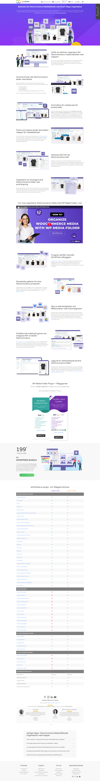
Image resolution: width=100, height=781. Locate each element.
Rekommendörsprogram (24, 772)
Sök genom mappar (21, 532)
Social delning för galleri (21, 668)
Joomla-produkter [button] (57, 1)
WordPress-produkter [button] (47, 1)
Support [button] (65, 1)
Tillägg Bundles (76, 768)
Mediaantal (19, 544)
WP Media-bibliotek (44, 136)
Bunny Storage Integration (22, 623)
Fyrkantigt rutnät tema (21, 661)
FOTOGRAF (53, 427)
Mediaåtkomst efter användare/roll (24, 563)
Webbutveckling (41, 768)
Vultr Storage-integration (22, 630)
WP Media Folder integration (56, 261)
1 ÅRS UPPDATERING (38, 419)
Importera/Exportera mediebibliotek (24, 573)
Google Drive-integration (22, 592)
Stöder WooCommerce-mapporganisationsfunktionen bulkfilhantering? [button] (44, 755)
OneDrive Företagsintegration (23, 601)
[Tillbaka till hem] (22, 2)
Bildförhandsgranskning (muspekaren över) (25, 525)
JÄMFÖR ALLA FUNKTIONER (40, 430)
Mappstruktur (19, 506)
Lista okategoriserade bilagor (22, 528)
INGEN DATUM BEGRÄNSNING (56, 422)
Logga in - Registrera (59, 773)
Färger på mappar (20, 509)
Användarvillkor (24, 768)
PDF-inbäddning (38, 424)
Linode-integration (20, 611)
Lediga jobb (58, 772)
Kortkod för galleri (20, 636)
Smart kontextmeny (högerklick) (23, 522)
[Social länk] (72, 776)
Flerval (18, 503)
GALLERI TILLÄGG (38, 426)
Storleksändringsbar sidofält (22, 519)
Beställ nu (41, 435)
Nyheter (71, 1)
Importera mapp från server (22, 569)
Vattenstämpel (20, 541)
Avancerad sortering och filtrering (23, 535)
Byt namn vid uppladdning (22, 566)
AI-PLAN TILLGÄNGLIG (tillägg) (40, 425)
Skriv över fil (19, 547)
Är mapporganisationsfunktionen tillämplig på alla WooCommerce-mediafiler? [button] (46, 747)
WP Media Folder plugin (61, 13)
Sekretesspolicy (59, 768)
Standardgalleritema (21, 639)
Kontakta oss (58, 775)
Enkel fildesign (20, 560)
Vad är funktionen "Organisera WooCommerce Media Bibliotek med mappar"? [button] (46, 739)
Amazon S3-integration (21, 604)
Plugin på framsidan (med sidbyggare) (24, 582)
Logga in (78, 1)
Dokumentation (41, 773)
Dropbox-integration (21, 595)
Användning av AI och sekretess (41, 775)
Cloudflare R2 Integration (22, 620)
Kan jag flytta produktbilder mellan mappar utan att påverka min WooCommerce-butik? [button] (48, 751)
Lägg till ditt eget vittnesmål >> (54, 702)
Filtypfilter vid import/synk (22, 579)
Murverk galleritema (21, 649)
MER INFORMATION (26, 475)
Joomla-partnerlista (76, 770)
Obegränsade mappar (21, 497)
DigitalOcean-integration (22, 607)
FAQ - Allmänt (24, 773)
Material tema (19, 665)
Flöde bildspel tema (21, 658)
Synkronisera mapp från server (23, 576)
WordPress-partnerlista (76, 772)
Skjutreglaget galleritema (22, 645)
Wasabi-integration (20, 614)
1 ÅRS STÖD (37, 420)
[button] (51, 724)
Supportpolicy (41, 770)
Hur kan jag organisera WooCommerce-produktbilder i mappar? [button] (42, 743)
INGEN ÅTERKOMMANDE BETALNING (41, 421)
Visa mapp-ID (19, 557)
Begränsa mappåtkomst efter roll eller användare (26, 513)
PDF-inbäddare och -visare (21, 341)
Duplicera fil (19, 550)
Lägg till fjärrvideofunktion (22, 538)
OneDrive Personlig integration (23, 598)
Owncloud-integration (21, 626)
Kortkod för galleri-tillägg (22, 655)
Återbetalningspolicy (59, 770)
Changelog (24, 770)
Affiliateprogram (76, 773)
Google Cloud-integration (22, 617)
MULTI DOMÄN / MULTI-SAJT (56, 417)
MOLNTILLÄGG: (53, 428)
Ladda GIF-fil (19, 554)
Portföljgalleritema (20, 642)
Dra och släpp (19, 500)
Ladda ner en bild (20, 516)
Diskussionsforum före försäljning (41, 772)
